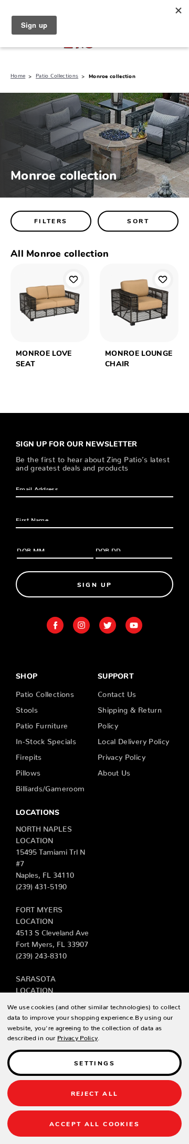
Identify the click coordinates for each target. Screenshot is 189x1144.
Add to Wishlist (73, 279)
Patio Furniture (42, 723)
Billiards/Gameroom (50, 786)
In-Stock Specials (46, 739)
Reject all (95, 1092)
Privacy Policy (121, 755)
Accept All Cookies (94, 1123)
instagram (81, 625)
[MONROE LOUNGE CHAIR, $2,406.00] (139, 302)
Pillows (28, 770)
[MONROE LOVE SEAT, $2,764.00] (49, 302)
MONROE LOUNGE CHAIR (139, 357)
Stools (27, 708)
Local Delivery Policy (133, 739)
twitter (107, 625)
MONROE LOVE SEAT (44, 357)
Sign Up (94, 584)
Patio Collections (45, 692)
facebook (55, 625)
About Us (114, 770)
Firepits (29, 755)
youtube (133, 625)
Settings (94, 1062)
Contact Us (117, 692)
